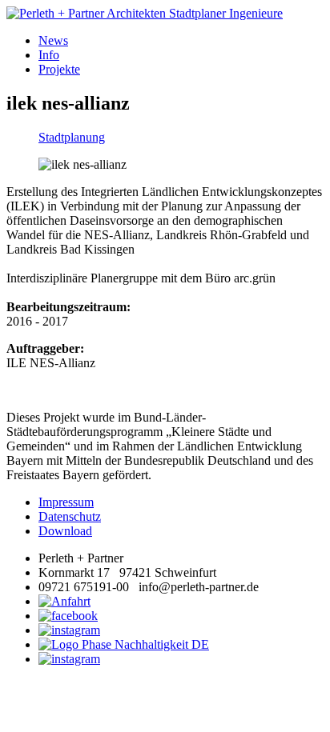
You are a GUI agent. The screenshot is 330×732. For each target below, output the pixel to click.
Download (65, 531)
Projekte (59, 69)
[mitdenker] (69, 659)
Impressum (66, 502)
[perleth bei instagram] (69, 630)
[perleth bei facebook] (68, 615)
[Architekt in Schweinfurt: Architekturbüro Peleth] (165, 13)
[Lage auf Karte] (64, 601)
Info (48, 55)
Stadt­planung (71, 137)
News (53, 40)
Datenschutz (69, 516)
